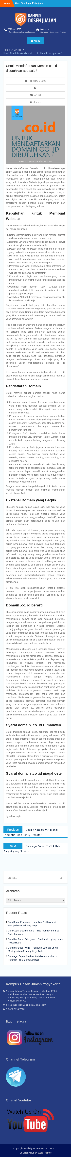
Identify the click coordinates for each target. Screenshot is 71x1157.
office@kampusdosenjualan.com (21, 32)
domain (37, 102)
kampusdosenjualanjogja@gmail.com (27, 1005)
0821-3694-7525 (14, 29)
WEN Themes (45, 1152)
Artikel (37, 95)
